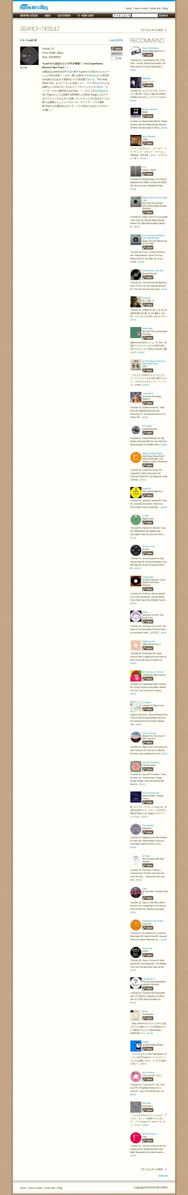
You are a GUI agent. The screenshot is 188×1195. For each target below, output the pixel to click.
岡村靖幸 (146, 78)
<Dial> (70, 71)
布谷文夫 (146, 298)
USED (47, 15)
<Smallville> (90, 75)
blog (165, 8)
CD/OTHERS (64, 15)
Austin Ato (146, 488)
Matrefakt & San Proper (152, 921)
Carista (145, 1042)
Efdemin (101, 90)
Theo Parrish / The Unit (152, 270)
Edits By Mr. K (148, 979)
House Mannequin (150, 48)
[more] (133, 70)
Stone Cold (147, 948)
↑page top (162, 1175)
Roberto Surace (149, 1134)
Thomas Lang (148, 546)
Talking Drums (148, 641)
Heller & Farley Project (152, 453)
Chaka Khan (147, 577)
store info (155, 8)
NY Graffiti (146, 426)
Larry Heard (147, 393)
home (129, 8)
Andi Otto (146, 1103)
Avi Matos (146, 702)
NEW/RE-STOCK (29, 15)
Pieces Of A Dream (150, 793)
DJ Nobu (146, 856)
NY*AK (145, 516)
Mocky (145, 1011)
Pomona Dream (149, 733)
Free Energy (147, 825)
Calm (144, 888)
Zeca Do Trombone (151, 762)
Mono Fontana (148, 136)
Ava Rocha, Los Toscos (153, 672)
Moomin (98, 83)
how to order (141, 8)
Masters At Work (149, 109)
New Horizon (148, 1072)
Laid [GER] (116, 40)
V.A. (22, 40)
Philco (145, 612)
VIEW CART (85, 15)
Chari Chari (147, 328)
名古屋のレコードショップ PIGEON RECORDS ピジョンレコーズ (34, 7)
